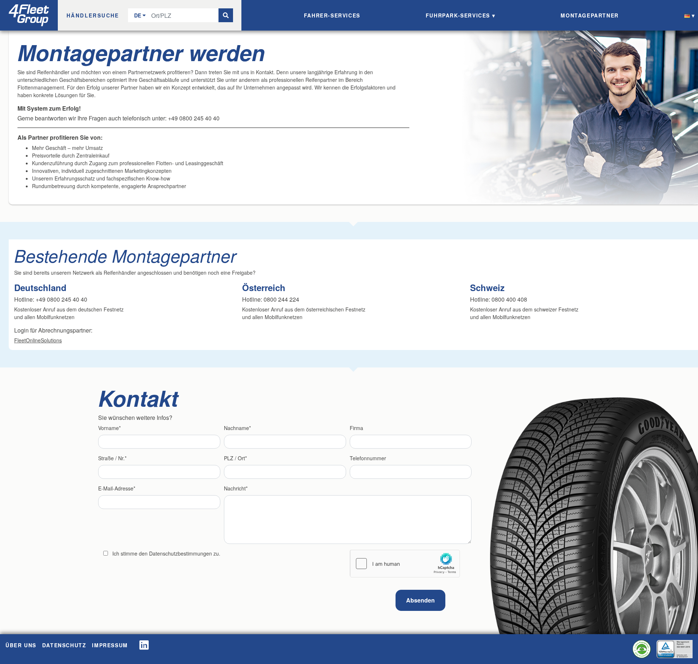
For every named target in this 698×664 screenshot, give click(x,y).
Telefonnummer (368, 458)
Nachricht (235, 488)
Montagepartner (589, 15)
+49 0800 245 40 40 (61, 299)
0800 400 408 (509, 299)
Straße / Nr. (111, 458)
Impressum (110, 645)
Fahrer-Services (332, 15)
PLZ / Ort (234, 458)
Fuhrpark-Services (458, 15)
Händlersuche (93, 15)
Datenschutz (64, 645)
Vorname (108, 428)
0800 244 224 (281, 299)
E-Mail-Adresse (115, 488)
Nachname (236, 428)
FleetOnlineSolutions (38, 340)
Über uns (20, 645)
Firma (356, 428)
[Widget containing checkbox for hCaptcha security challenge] (405, 563)
